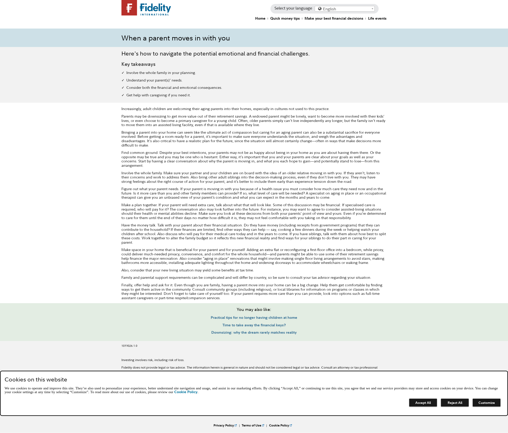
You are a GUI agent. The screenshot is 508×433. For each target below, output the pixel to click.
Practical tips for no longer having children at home (254, 317)
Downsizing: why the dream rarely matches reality (254, 332)
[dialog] (254, 393)
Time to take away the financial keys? (254, 325)
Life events (377, 18)
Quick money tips (285, 18)
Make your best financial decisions (334, 18)
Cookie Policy (279, 425)
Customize (486, 402)
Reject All (455, 402)
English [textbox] (329, 8)
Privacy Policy (224, 425)
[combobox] (345, 8)
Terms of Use (251, 425)
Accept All (423, 402)
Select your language (293, 8)
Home (260, 18)
